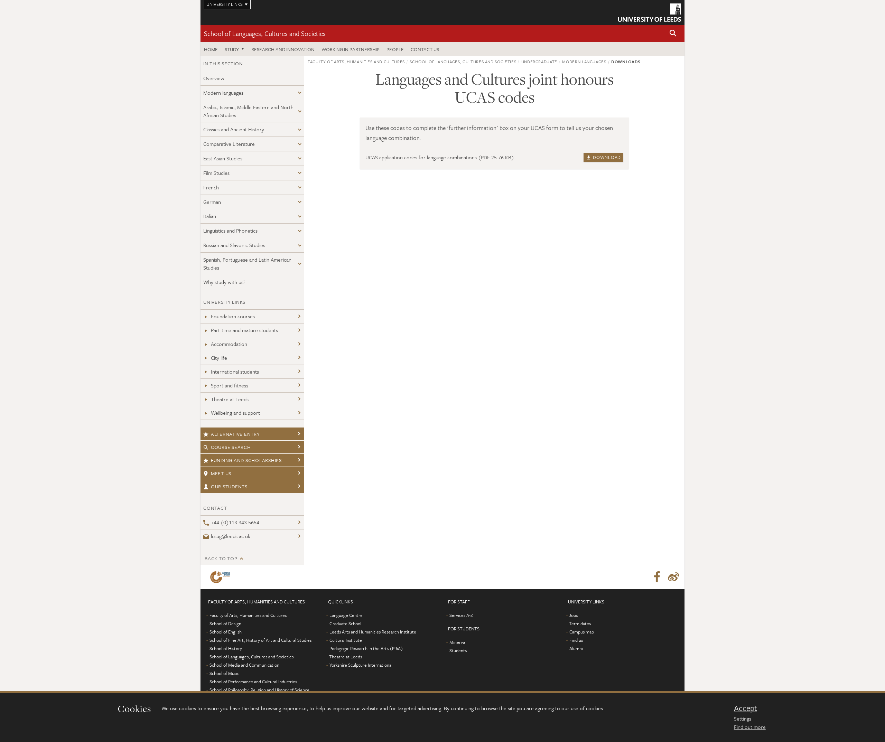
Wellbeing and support (235, 412)
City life (219, 357)
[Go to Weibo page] (673, 577)
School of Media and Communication (244, 664)
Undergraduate (539, 61)
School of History (225, 648)
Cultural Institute (345, 640)
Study (232, 49)
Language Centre (346, 615)
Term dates (580, 623)
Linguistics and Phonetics (230, 230)
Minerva (457, 642)
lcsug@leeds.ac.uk (230, 536)
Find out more (750, 727)
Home (211, 49)
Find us (576, 640)
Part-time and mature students (244, 330)
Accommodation (229, 344)
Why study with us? (224, 282)
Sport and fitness (229, 385)
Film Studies (216, 173)
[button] (673, 34)
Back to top (221, 558)
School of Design (225, 623)
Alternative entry (235, 434)
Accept (745, 708)
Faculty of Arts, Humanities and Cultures (356, 61)
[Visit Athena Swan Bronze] (221, 577)
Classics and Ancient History (233, 129)
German (212, 202)
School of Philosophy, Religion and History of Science (259, 689)
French (211, 187)
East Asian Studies (222, 158)
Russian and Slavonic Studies (234, 245)
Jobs (573, 615)
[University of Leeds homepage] (649, 12)
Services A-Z (461, 615)
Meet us (221, 473)
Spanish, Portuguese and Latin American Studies (247, 263)
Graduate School (345, 623)
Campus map (581, 631)
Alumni (576, 648)
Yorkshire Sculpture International (360, 664)
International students (235, 371)
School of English (225, 631)
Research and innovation (283, 49)
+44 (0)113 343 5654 (235, 522)
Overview (213, 78)
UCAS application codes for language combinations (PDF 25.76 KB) (439, 157)
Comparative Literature (229, 144)
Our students (229, 486)
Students (458, 650)
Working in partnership (351, 49)
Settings (742, 718)
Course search (231, 447)
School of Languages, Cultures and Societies (265, 33)
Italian (209, 216)
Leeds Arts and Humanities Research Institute (372, 631)
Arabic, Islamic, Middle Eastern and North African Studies (248, 111)
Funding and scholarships (246, 460)
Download (606, 157)
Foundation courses (233, 316)
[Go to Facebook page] (656, 577)
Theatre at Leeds (230, 399)
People (395, 49)
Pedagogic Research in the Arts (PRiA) (366, 648)
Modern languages (223, 92)
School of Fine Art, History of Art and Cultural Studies (260, 640)
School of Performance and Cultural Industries (253, 681)
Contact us (425, 49)
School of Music (224, 673)
